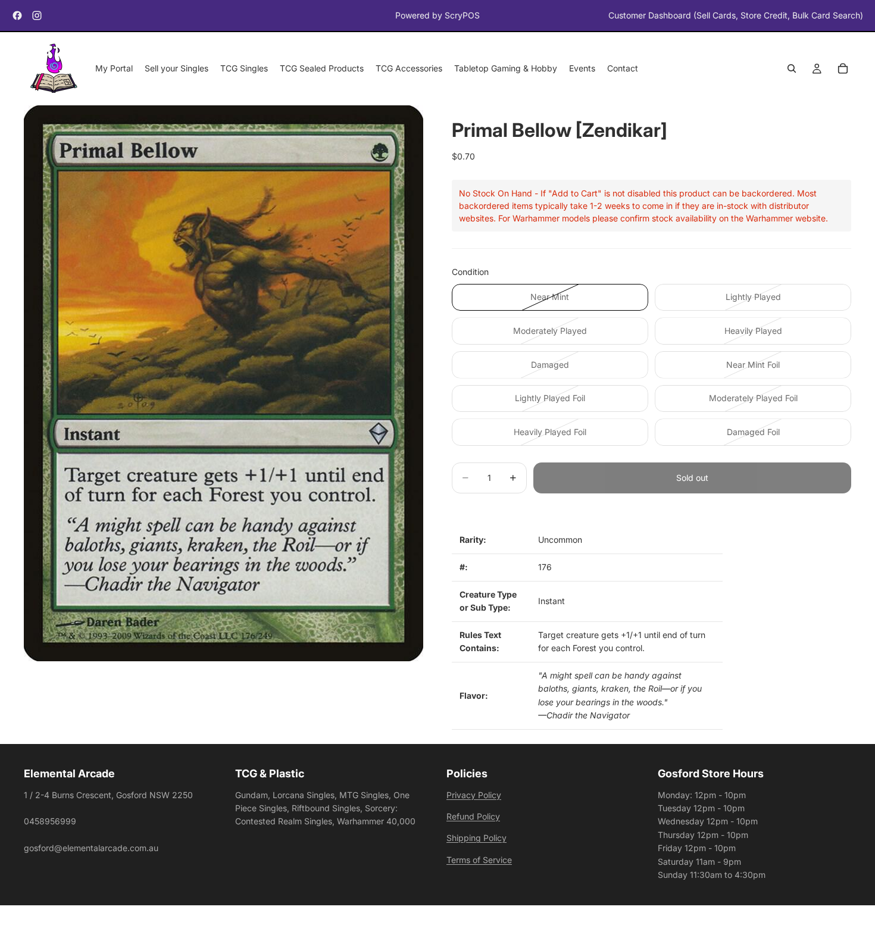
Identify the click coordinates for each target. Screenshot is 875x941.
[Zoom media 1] (223, 383)
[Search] (792, 69)
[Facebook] (17, 15)
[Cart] (843, 69)
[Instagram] (37, 15)
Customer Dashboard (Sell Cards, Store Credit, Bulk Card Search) (735, 15)
